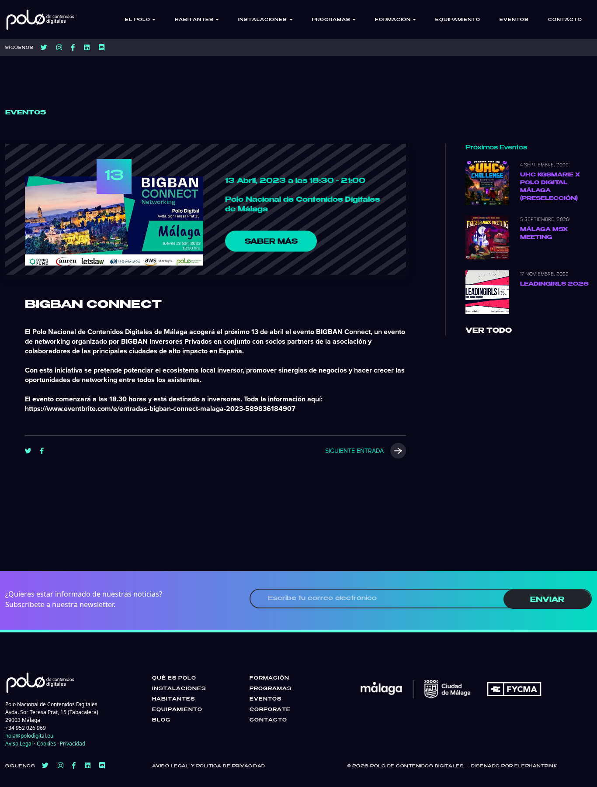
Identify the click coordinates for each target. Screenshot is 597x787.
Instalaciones (179, 689)
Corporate (270, 710)
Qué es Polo (174, 678)
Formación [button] (393, 20)
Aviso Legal (19, 743)
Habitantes (173, 699)
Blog (161, 720)
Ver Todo (488, 331)
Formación (269, 678)
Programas (271, 689)
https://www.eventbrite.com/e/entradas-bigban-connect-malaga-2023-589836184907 (160, 408)
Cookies (46, 743)
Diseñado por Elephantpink (514, 766)
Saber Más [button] (271, 241)
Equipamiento (457, 20)
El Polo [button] (137, 20)
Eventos (514, 20)
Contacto (565, 20)
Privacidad (72, 743)
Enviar (547, 600)
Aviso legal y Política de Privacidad (208, 766)
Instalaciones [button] (262, 20)
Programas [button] (331, 20)
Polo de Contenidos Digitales (417, 766)
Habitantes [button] (194, 20)
